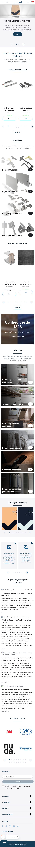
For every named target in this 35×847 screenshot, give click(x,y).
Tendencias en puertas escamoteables (15, 689)
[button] (11, 44)
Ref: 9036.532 (25, 286)
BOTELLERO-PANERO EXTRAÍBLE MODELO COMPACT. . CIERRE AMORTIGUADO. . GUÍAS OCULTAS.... (9, 283)
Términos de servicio (13, 788)
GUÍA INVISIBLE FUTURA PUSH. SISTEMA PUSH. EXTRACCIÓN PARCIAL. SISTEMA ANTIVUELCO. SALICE (9, 109)
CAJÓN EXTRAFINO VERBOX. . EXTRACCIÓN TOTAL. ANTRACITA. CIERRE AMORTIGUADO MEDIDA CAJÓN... (25, 109)
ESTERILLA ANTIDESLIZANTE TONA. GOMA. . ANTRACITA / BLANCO (26, 283)
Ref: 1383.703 (25, 113)
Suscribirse (18, 781)
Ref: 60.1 (9, 113)
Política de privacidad (23, 786)
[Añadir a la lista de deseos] (8, 105)
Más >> (17, 34)
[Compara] (10, 105)
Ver (9, 118)
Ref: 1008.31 (9, 286)
